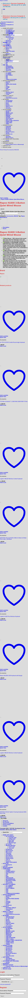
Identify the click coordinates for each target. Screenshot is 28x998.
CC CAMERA (8, 73)
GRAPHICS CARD (9, 68)
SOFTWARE (6, 135)
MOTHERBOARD (9, 67)
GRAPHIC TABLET (10, 92)
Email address (6, 990)
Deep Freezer (9, 41)
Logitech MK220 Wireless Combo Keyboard (11, 478)
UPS (7, 85)
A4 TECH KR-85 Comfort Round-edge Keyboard (12, 342)
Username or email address (10, 975)
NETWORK (6, 99)
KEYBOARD (8, 110)
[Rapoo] (3, 224)
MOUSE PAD (8, 114)
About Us (5, 820)
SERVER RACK (9, 100)
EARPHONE (8, 126)
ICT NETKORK (9, 101)
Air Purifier (8, 36)
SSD (7, 62)
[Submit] (3, 36)
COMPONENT (6, 58)
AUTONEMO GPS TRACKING (11, 139)
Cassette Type (12, 30)
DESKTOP (6, 863)
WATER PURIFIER (8, 56)
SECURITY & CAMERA (9, 71)
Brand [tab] (4, 228)
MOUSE (7, 111)
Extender (8, 105)
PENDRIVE (8, 116)
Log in (11, 981)
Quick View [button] (3, 337)
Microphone (8, 128)
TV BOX (7, 94)
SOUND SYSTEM (7, 125)
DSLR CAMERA (9, 75)
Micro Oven (8, 42)
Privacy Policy (7, 824)
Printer (7, 83)
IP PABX (7, 87)
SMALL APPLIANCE (10, 51)
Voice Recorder (9, 134)
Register (2, 996)
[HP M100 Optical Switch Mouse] (6, 158)
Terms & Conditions (8, 823)
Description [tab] (6, 227)
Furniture (8, 861)
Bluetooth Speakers (10, 131)
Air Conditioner (9, 29)
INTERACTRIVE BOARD (11, 84)
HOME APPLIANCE (8, 28)
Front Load (11, 38)
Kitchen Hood (9, 48)
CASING (7, 59)
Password (5, 979)
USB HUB (8, 117)
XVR (7, 78)
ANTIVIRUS (8, 136)
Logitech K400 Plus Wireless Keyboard (10, 616)
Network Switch (9, 106)
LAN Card (8, 107)
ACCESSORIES (7, 109)
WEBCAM (8, 115)
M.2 (6, 63)
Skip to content (4, 0)
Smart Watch (8, 93)
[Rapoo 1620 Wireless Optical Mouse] (6, 166)
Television (8, 43)
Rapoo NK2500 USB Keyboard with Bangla (11, 675)
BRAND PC (8, 53)
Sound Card (8, 130)
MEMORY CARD (9, 113)
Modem (7, 103)
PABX (7, 88)
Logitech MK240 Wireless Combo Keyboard (11, 752)
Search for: (6, 34)
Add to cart (3, 214)
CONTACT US (6, 145)
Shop (5, 149)
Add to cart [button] (3, 346)
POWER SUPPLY (9, 60)
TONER (7, 123)
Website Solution (9, 137)
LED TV (8, 859)
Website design (7, 147)
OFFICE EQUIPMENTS (9, 80)
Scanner (7, 86)
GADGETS (6, 91)
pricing (7, 140)
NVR (7, 76)
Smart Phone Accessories (11, 98)
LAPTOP (5, 55)
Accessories (8, 108)
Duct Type (11, 32)
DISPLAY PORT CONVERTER (12, 120)
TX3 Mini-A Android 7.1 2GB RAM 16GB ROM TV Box (13, 401)
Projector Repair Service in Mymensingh (15, 144)
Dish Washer (8, 45)
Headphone (8, 127)
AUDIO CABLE (9, 122)
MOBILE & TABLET (8, 95)
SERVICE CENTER (8, 143)
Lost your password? (5, 984)
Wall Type (11, 34)
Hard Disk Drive (9, 61)
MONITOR (8, 82)
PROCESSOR (9, 66)
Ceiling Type (11, 31)
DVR (7, 77)
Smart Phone (9, 97)
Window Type (12, 35)
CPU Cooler (8, 69)
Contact (5, 826)
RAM (7, 64)
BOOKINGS (6, 141)
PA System (8, 89)
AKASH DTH (8, 70)
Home (1, 149)
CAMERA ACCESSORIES (11, 79)
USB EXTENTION (9, 118)
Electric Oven (9, 47)
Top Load (11, 39)
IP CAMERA (8, 74)
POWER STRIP (9, 121)
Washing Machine (10, 37)
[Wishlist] (0, 168)
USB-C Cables (9, 119)
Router (7, 102)
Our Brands (6, 822)
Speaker (7, 133)
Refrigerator (8, 40)
